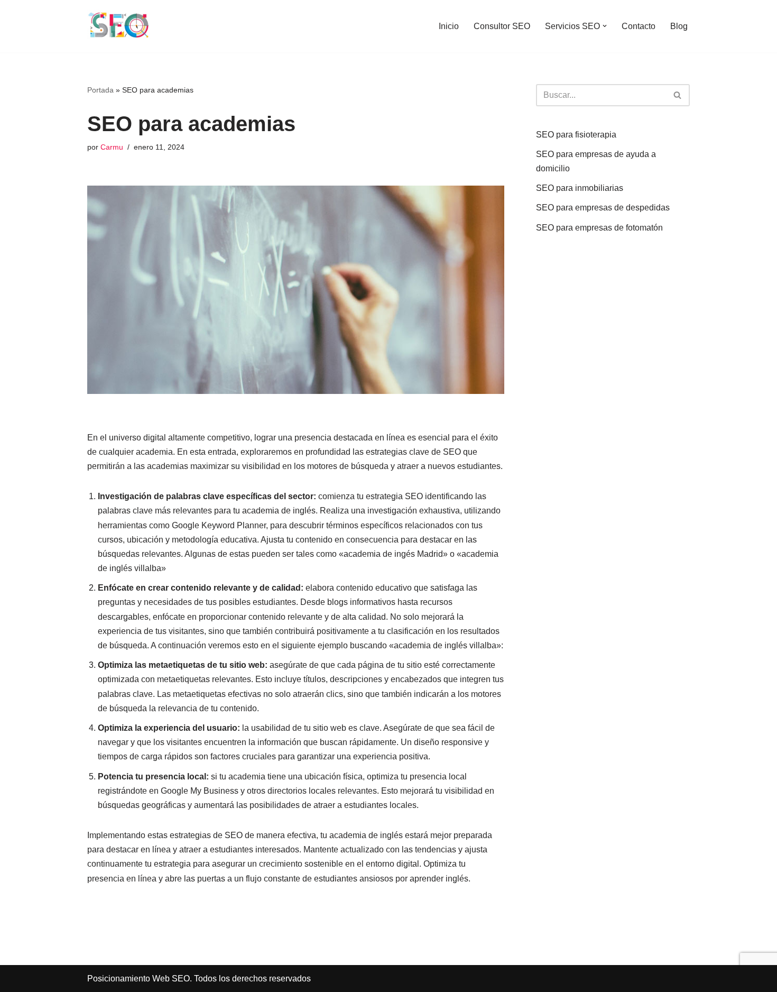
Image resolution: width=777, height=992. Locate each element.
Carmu (111, 147)
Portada (100, 90)
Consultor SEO (502, 26)
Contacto (638, 26)
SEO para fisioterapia (576, 134)
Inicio (449, 26)
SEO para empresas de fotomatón (599, 227)
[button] (605, 26)
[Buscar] (678, 95)
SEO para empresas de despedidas (603, 207)
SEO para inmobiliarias (579, 187)
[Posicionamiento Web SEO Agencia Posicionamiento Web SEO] (119, 26)
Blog (679, 26)
